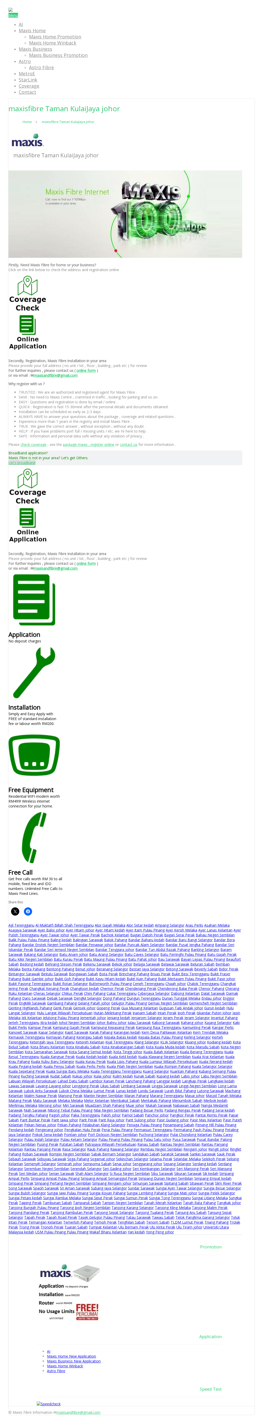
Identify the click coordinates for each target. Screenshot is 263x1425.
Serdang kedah (204, 1163)
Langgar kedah (168, 1081)
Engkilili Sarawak (32, 1003)
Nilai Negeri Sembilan (111, 1110)
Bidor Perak (228, 969)
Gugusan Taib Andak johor (181, 1008)
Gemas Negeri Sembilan (168, 1003)
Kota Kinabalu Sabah (83, 1046)
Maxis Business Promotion (58, 55)
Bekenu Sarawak (97, 964)
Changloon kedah (84, 988)
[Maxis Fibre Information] (10, 10)
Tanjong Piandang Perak (28, 1212)
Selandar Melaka (187, 1158)
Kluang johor (195, 1042)
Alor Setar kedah (140, 925)
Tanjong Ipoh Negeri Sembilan (85, 1207)
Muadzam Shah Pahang (105, 1105)
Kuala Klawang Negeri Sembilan (164, 1056)
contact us (128, 444)
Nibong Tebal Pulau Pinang (70, 1110)
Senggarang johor (147, 1163)
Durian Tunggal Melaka (181, 998)
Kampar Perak (40, 1027)
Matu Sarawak (45, 1100)
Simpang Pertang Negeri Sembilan (62, 1183)
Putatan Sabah (71, 1144)
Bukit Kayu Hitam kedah (106, 978)
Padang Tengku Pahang (28, 1115)
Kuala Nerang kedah (216, 1061)
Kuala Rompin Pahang (172, 1066)
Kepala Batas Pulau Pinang (160, 1037)
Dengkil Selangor (88, 998)
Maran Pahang (136, 1095)
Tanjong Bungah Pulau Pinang (33, 1207)
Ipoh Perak (186, 1012)
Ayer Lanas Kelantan (215, 930)
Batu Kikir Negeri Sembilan (30, 959)
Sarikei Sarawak (203, 1154)
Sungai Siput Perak (97, 1197)
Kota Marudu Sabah (203, 1046)
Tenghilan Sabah (131, 1222)
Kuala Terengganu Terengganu (116, 1071)
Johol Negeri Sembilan (77, 1022)
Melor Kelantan (96, 1100)
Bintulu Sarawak (54, 973)
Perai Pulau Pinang (117, 1129)
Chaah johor (175, 983)
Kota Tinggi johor (127, 1051)
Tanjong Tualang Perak (154, 1212)
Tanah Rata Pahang (199, 1202)
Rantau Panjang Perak (42, 1149)
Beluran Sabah (202, 964)
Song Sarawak (20, 1188)
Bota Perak (108, 973)
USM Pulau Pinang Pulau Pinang (61, 1231)
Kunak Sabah (144, 1076)
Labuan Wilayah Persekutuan (32, 1081)
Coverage (29, 86)
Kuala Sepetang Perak (26, 1071)
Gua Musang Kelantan (139, 1008)
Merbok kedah (215, 1100)
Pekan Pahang (69, 1124)
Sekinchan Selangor (132, 1158)
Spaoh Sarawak (46, 1188)
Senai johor (122, 1163)
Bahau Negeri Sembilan (215, 934)
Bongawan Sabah (83, 973)
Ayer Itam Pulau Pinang (145, 930)
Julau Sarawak (139, 1022)
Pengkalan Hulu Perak (82, 1129)
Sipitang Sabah (176, 1183)
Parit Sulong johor (141, 1120)
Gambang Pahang (62, 1003)
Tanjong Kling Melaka (173, 1207)
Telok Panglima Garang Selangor (202, 1217)
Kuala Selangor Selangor (212, 1066)
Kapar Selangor (51, 1032)
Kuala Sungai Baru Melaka (67, 1071)
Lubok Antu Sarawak (41, 1090)
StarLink (28, 80)
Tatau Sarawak (138, 1217)
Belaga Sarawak (146, 964)
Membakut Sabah (125, 1100)
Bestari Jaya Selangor (147, 969)
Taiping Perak (30, 1202)
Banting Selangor (205, 949)
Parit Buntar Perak (35, 1120)
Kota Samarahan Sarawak (46, 1051)
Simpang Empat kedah (212, 1178)
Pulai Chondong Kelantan (191, 1134)
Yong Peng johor (160, 1231)
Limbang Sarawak (136, 1085)
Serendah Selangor (86, 1168)
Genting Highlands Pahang (30, 1008)
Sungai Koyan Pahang (107, 1193)
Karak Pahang (100, 1032)
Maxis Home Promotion (55, 37)
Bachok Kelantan (115, 934)
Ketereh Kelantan (90, 1042)
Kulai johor (102, 1076)
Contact (27, 92)
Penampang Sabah (178, 1124)
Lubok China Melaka (75, 1090)
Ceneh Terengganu (148, 983)
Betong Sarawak (179, 969)
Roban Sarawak (35, 1154)
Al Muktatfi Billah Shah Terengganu (64, 925)
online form (86, 370)
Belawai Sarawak (175, 964)
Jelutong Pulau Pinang (61, 1017)
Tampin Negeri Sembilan (122, 1202)
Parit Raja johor (111, 1120)
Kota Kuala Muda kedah (165, 1046)
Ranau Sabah (148, 1144)
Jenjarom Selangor (146, 1017)
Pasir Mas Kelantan (206, 1120)
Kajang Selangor (218, 1022)
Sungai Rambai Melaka (62, 1197)
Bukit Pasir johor (221, 978)
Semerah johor (69, 1163)
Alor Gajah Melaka (110, 925)
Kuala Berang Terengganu (201, 1051)
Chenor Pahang (211, 988)
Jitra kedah (49, 1022)
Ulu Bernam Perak (133, 1227)
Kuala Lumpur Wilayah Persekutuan (168, 1061)
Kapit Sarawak (76, 1032)
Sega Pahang (78, 1158)
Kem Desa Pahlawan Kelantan (167, 1032)
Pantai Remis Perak (211, 1115)
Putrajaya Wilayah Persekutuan (110, 1144)
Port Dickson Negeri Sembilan (113, 1134)
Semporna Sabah (97, 1163)
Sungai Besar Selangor (222, 1188)
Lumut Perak (104, 1090)
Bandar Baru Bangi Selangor (189, 939)
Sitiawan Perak (202, 1183)
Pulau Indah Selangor (41, 1139)
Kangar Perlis (223, 1027)
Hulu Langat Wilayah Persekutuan (64, 1012)
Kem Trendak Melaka (210, 1032)
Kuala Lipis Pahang (122, 1061)
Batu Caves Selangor (142, 954)
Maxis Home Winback (52, 43)
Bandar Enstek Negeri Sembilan (48, 944)
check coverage (33, 444)
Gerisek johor (84, 1008)
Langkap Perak (194, 1081)
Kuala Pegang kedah (25, 1066)
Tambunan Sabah (57, 1202)
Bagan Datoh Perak (146, 934)
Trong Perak (29, 1227)
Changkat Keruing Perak (49, 988)
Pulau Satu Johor (157, 1139)
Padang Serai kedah (218, 1110)
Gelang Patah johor (94, 1003)
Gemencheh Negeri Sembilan (213, 1003)
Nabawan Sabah (186, 1105)
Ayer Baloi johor (51, 930)
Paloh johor (111, 1115)
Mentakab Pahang (156, 1100)
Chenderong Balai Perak (177, 988)
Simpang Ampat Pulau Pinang (55, 1178)
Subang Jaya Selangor (109, 1188)
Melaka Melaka (70, 1100)
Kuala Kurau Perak (90, 1061)
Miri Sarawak (73, 1105)
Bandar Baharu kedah (146, 939)
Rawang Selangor (124, 1149)
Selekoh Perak (214, 1158)
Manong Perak (70, 1095)
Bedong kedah (32, 964)
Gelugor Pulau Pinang (129, 1003)
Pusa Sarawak (184, 1139)
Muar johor (135, 1105)
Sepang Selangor (177, 1163)
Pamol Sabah (133, 1115)
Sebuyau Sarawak (51, 1158)
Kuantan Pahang (184, 1071)
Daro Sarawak (34, 998)
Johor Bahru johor (112, 1022)
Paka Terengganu (85, 1115)
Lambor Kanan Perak (107, 1081)
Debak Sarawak (60, 998)
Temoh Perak (105, 1222)
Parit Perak (88, 1120)
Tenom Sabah (158, 1222)
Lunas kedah (126, 1090)
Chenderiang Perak (140, 988)
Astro (25, 61)
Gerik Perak (62, 1008)
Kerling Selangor (197, 1037)
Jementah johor (93, 1017)
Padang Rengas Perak (182, 1110)
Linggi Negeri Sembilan (198, 1085)
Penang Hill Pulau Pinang (215, 1124)
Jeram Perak (173, 1017)
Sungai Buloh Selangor (27, 1193)
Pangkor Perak (182, 1115)
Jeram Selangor (197, 1017)
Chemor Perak (112, 988)
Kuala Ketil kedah (123, 1056)
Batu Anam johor (73, 954)
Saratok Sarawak (175, 1154)
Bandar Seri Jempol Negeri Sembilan (64, 949)
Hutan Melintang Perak (112, 1012)
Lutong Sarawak (210, 1090)
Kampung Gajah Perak (71, 1027)
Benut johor (85, 969)
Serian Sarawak (61, 1173)
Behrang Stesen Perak (63, 964)
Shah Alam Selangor (92, 1173)
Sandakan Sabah (146, 1154)
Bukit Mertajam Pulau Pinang (182, 978)
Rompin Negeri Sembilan (69, 1154)
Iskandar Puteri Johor (213, 1012)
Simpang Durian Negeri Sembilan (165, 1178)
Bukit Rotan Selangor (70, 983)
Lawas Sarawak (21, 1085)
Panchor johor (157, 1115)
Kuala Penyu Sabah (59, 1066)
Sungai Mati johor (182, 1193)
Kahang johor (192, 1022)
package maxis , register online (88, 444)
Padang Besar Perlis (146, 1110)
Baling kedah (61, 939)
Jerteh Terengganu (23, 1022)
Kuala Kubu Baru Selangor (52, 1061)
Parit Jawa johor (64, 1120)
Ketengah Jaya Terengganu (52, 1042)
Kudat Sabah (60, 1076)
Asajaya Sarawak (22, 930)
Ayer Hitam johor (80, 930)
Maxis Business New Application (74, 1361)
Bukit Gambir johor (38, 978)
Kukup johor (82, 1076)
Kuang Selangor (156, 1071)
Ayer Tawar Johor (54, 934)
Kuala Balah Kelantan (161, 1051)
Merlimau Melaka (22, 1105)
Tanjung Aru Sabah (190, 1212)
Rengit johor (218, 1149)
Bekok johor (122, 964)
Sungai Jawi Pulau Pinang (67, 1193)
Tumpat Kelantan (103, 1227)
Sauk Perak (226, 1154)
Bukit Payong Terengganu (30, 983)
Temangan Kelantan (45, 1222)
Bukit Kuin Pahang (142, 978)
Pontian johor (75, 1134)
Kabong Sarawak (166, 1022)
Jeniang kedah (118, 1017)
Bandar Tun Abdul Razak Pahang (162, 949)
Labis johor (190, 1076)
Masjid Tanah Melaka (223, 1095)
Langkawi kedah (221, 1081)
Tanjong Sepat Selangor (114, 1212)
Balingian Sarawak (88, 939)
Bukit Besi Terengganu (190, 973)
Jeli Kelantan (32, 1017)
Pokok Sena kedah (47, 1134)
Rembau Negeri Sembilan (161, 1149)
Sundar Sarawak (141, 1188)
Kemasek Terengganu (26, 1037)
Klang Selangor (146, 1042)
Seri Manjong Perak (192, 1168)
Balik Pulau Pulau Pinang (28, 939)
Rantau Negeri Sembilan (180, 1144)
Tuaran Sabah (76, 1227)
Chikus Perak (72, 993)
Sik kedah (210, 1173)
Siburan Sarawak (188, 1173)
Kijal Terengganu (119, 1042)
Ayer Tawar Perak (85, 934)
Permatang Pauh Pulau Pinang (198, 1129)
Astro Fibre (41, 67)
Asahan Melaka (217, 925)
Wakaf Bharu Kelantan (108, 1231)
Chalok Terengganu (203, 983)
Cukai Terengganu (122, 993)
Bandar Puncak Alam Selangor (139, 944)
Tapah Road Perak (61, 1217)
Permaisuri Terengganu (153, 1129)
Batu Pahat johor (142, 959)
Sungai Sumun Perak (131, 1197)
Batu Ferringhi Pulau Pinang (183, 954)
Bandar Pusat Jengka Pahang (190, 944)
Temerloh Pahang (78, 1222)
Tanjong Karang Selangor (132, 1207)
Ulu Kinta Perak (162, 1227)
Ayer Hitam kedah (110, 930)
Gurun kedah (214, 1008)
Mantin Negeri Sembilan (103, 1095)
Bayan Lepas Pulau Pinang (203, 959)
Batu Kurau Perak (68, 959)
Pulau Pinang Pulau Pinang (120, 1139)
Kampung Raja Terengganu (158, 1027)
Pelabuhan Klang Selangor (104, 1124)
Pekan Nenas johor (40, 1124)
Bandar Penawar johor (94, 944)
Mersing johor (50, 1105)
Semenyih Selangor (40, 1163)
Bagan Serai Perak (179, 934)
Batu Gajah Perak (222, 954)
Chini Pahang (95, 993)
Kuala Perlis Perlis (91, 1066)
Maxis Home (32, 30)
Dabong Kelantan (185, 993)
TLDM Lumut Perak (187, 1222)
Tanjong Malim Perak (210, 1207)
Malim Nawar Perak (40, 1095)
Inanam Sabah (144, 1012)
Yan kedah (136, 1231)
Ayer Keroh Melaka (181, 930)
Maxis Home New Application (71, 1356)
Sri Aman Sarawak (75, 1188)
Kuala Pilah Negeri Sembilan (130, 1066)
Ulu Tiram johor (189, 1227)
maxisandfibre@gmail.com (56, 375)
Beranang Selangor (112, 969)
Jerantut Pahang (224, 1017)
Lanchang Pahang (140, 1081)
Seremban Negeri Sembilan (46, 1168)
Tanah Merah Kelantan (163, 1202)
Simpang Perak (20, 1183)
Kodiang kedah (219, 1042)
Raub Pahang (98, 1149)
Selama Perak (160, 1158)
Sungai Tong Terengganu (170, 1197)
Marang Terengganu (167, 1095)
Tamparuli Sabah (87, 1202)
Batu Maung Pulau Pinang (105, 959)
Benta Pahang (33, 969)
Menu (13, 15)
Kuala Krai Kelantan (208, 1056)
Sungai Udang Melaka (210, 1197)
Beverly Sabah (206, 969)
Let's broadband (21, 462)
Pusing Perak (47, 1144)
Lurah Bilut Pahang (180, 1090)
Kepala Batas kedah (120, 1037)
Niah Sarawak (35, 1110)
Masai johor (195, 1095)
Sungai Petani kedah (25, 1197)
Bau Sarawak (169, 959)
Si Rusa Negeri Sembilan (130, 1173)
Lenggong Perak (85, 1085)
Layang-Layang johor (53, 1085)
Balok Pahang (115, 939)
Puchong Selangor (154, 1134)
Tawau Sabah (163, 1217)
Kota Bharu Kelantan (47, 1046)
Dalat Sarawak (213, 993)
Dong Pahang (114, 998)
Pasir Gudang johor (173, 1120)
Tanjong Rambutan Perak (71, 1212)
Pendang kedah (21, 1129)
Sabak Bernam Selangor (111, 1154)
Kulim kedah (122, 1076)
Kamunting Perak (196, 1027)
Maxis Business (35, 49)
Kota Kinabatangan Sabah (123, 1046)
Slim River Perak (228, 1183)
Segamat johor (102, 1158)
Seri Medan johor (33, 1173)
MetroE (27, 73)
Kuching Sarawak (35, 1076)
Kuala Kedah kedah (92, 1056)
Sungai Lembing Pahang (147, 1193)
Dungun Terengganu (144, 998)
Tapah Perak (34, 1217)
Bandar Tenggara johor (114, 949)
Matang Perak (20, 1100)
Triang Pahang (216, 1222)
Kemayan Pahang (60, 1037)
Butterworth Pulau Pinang (110, 983)
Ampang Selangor (169, 925)
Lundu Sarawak (150, 1090)
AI (21, 24)
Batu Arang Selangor (106, 954)
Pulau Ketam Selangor (78, 1139)
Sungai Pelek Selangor (216, 1193)
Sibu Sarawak (162, 1173)
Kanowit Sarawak (22, 1032)
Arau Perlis (194, 925)
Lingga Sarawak (165, 1085)
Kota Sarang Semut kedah (90, 1051)
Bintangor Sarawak (24, 973)
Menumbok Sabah (187, 1100)
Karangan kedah (127, 1032)
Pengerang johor (49, 1129)
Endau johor (211, 998)
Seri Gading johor (117, 1168)
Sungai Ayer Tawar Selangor (179, 1188)
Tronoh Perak (52, 1227)
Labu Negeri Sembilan (219, 1076)
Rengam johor (195, 1149)
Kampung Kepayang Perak (113, 1027)
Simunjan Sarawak (148, 1183)
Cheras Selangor (47, 993)
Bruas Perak (160, 973)
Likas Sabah (110, 1085)
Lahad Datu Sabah (73, 1081)
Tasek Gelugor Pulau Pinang (101, 1217)
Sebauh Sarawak (22, 1158)
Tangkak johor (229, 1202)
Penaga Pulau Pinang (144, 1124)
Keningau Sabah (89, 1037)
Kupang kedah (168, 1076)
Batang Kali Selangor (41, 954)
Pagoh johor (59, 1115)
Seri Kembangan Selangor (154, 1168)
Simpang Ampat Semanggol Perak (109, 1178)
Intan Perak (166, 1012)
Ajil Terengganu (21, 925)
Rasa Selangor (74, 1149)
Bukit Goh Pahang (70, 978)
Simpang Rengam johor (112, 1183)
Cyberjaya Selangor (154, 993)
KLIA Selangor (172, 1042)
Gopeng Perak (108, 1008)
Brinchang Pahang (134, 973)
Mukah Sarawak (158, 1105)
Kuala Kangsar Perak (57, 1056)
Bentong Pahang (60, 969)
